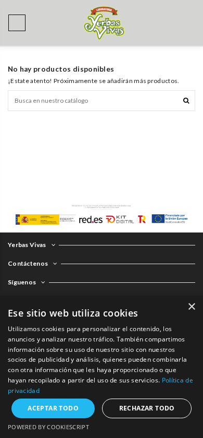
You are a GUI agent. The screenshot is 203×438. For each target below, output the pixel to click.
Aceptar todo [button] (53, 408)
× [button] (191, 307)
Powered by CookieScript (48, 427)
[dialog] (101, 367)
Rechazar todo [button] (147, 408)
